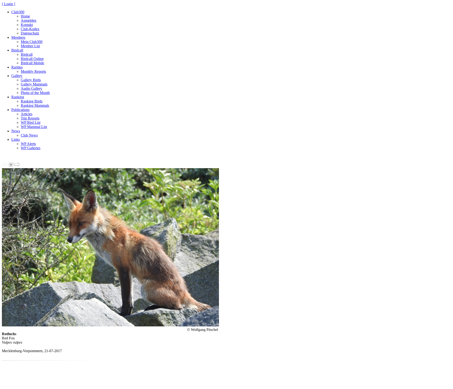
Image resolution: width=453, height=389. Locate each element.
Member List (30, 46)
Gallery (16, 76)
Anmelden (28, 20)
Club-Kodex (30, 29)
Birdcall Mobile (32, 63)
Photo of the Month (35, 93)
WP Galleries (30, 148)
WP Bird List (30, 122)
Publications (20, 110)
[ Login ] (8, 4)
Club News (29, 135)
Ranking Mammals (35, 105)
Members (18, 37)
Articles (26, 114)
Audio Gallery (31, 88)
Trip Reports (30, 118)
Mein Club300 (31, 42)
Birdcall (17, 50)
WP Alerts (28, 144)
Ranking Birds (31, 101)
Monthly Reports (33, 71)
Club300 (17, 12)
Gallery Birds (31, 80)
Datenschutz (30, 33)
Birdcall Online (32, 59)
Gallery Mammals (34, 84)
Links (15, 139)
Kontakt (27, 25)
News (15, 131)
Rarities (17, 67)
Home (25, 16)
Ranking (17, 97)
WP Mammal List (34, 127)
